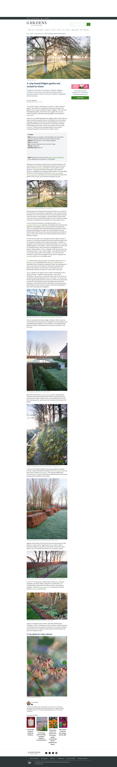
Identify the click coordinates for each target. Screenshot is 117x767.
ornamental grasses (32, 175)
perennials (55, 173)
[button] (47, 667)
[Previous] (29, 663)
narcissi (58, 223)
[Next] (64, 663)
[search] (88, 24)
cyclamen (29, 256)
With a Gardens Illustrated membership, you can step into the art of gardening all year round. (80, 92)
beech (33, 548)
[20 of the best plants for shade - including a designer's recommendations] (41, 724)
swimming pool (47, 395)
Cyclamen (58, 471)
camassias (39, 225)
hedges (40, 168)
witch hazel (32, 262)
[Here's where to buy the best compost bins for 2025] (63, 722)
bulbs (48, 175)
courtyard (29, 127)
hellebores (50, 262)
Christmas (35, 589)
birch (64, 261)
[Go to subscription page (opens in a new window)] (80, 88)
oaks (36, 474)
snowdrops (30, 225)
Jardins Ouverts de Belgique (56, 157)
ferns (38, 256)
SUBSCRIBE (80, 97)
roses (56, 582)
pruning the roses (44, 587)
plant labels (30, 115)
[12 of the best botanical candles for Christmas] (31, 722)
